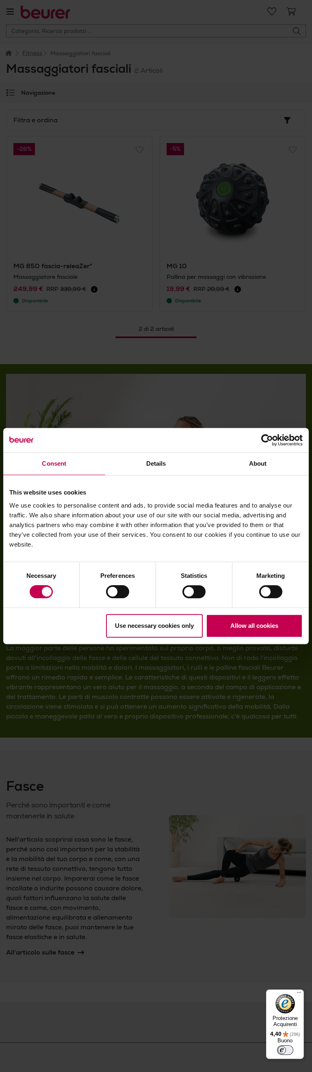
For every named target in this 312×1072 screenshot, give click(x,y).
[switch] (117, 591)
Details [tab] (156, 463)
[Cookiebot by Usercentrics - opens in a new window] (267, 440)
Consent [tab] (54, 463)
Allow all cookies (254, 625)
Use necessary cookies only (154, 625)
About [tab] (258, 463)
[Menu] (299, 994)
